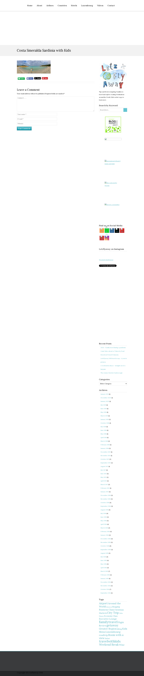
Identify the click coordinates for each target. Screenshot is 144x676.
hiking (119, 629)
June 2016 (104, 517)
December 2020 (106, 398)
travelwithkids (110, 641)
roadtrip (103, 635)
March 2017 (104, 484)
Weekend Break (109, 644)
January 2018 (105, 448)
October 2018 (105, 423)
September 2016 (106, 506)
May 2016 (104, 520)
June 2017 (104, 473)
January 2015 (105, 578)
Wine (122, 644)
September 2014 (106, 593)
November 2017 (105, 455)
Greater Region (107, 628)
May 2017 (103, 477)
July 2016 (103, 513)
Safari (107, 638)
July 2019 (103, 405)
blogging (116, 607)
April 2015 (104, 567)
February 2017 (105, 488)
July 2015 (103, 557)
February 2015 (105, 575)
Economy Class (111, 616)
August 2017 (104, 466)
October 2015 (105, 546)
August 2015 (104, 553)
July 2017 (103, 470)
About (39, 5)
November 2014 (106, 586)
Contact (111, 5)
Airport (103, 603)
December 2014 (106, 582)
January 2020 (105, 401)
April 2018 (104, 437)
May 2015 (104, 564)
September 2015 (106, 549)
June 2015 (104, 560)
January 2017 (105, 492)
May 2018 (104, 434)
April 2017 (104, 481)
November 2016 (106, 499)
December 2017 (106, 452)
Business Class (106, 609)
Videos (100, 5)
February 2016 (105, 531)
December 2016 (106, 495)
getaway (112, 625)
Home (30, 5)
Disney (101, 616)
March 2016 (104, 528)
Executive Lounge (108, 619)
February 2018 (105, 445)
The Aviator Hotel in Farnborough (111, 373)
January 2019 (105, 419)
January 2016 (105, 535)
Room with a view (111, 636)
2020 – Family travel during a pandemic (113, 347)
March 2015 (104, 571)
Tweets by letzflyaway (106, 260)
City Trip (113, 613)
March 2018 (104, 441)
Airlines (49, 5)
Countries (62, 5)
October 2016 (105, 502)
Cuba (121, 613)
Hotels (74, 5)
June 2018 (104, 430)
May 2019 (104, 412)
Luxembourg (87, 5)
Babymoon (109, 607)
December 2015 (106, 539)
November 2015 (106, 542)
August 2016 (104, 510)
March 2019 (104, 416)
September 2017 (106, 463)
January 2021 (105, 394)
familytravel (108, 622)
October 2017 (105, 459)
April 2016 (104, 524)
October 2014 (105, 589)
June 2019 (104, 408)
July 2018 (103, 426)
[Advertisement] (72, 28)
